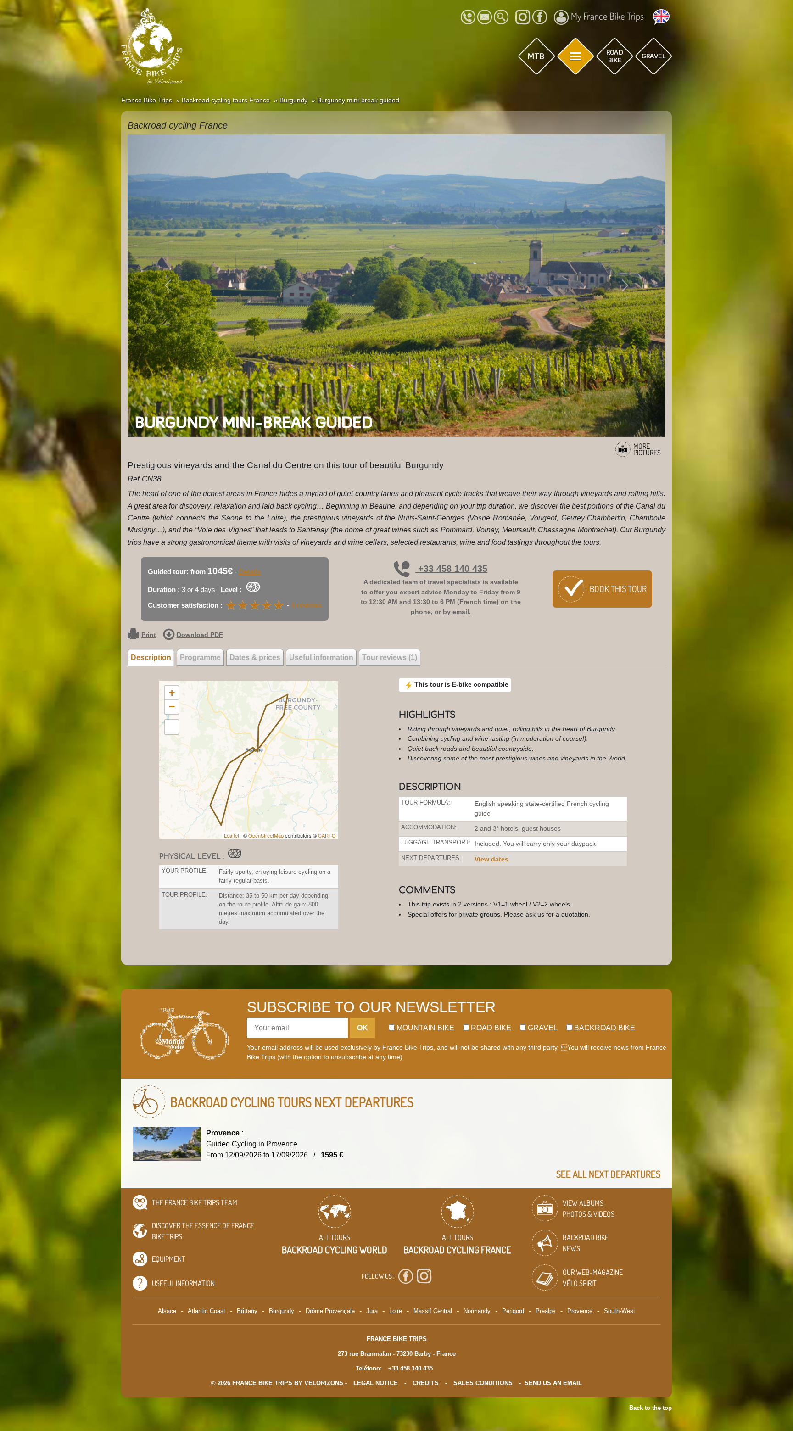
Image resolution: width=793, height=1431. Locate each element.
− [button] (172, 706)
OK (362, 1028)
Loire (395, 1311)
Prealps (546, 1311)
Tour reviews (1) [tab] (389, 657)
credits (426, 1383)
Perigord (513, 1311)
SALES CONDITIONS (483, 1383)
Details (250, 572)
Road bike (490, 1028)
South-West (619, 1311)
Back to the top (650, 1407)
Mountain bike (424, 1028)
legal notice (375, 1383)
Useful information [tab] (321, 657)
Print (148, 635)
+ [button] (172, 693)
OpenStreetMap (266, 835)
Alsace (167, 1311)
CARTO (327, 835)
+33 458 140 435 (451, 569)
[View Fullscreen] (172, 727)
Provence (579, 1311)
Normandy (477, 1311)
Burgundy (281, 1311)
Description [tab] (151, 657)
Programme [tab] (200, 657)
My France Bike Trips (607, 16)
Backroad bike (603, 1028)
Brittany (247, 1311)
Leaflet (231, 835)
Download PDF (200, 635)
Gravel (542, 1028)
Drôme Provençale (330, 1311)
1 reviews (306, 605)
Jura (372, 1311)
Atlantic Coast (206, 1311)
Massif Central (432, 1311)
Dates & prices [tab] (254, 657)
